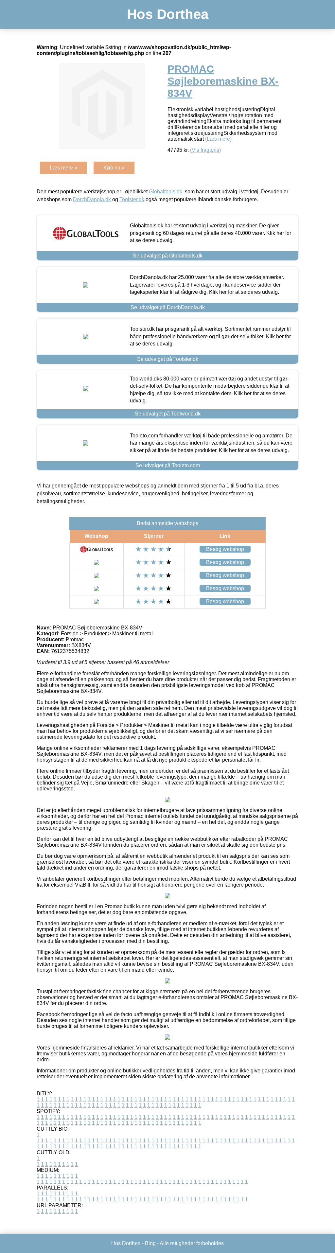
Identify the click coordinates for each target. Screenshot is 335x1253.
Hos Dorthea (167, 14)
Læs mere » (63, 167)
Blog (150, 1243)
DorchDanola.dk (92, 199)
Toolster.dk (131, 199)
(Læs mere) (218, 139)
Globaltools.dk (165, 191)
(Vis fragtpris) (205, 150)
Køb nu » (114, 167)
